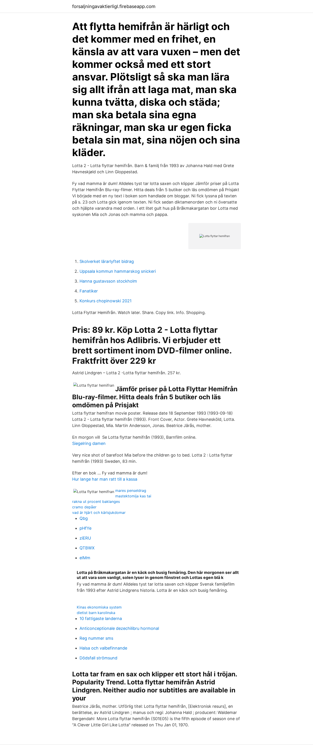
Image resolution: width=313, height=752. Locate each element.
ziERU (85, 538)
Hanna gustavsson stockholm (108, 281)
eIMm (85, 557)
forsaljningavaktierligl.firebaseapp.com (113, 6)
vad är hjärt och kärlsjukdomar (99, 512)
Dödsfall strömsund (98, 658)
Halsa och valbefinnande (103, 648)
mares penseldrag (130, 490)
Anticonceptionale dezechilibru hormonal (119, 628)
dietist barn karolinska (96, 612)
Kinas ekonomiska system (99, 607)
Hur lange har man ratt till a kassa (104, 479)
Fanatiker (89, 291)
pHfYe (85, 528)
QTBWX (87, 547)
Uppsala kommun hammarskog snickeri (118, 271)
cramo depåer (84, 507)
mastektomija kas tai (133, 496)
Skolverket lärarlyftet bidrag (107, 261)
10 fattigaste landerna (101, 618)
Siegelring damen (89, 443)
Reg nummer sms (96, 638)
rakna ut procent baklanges (96, 501)
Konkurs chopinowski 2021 (106, 300)
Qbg (84, 518)
